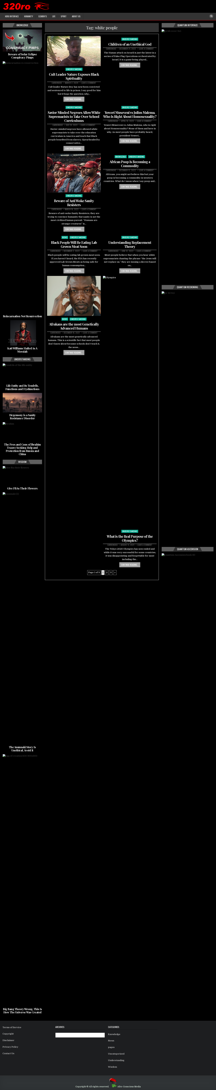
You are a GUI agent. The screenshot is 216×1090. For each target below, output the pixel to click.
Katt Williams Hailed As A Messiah (22, 350)
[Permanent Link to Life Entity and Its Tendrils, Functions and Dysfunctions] (22, 373)
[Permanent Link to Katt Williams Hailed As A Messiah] (22, 333)
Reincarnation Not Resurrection (22, 316)
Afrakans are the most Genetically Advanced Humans (74, 326)
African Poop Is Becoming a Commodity (130, 163)
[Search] (211, 16)
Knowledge (120, 156)
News (64, 237)
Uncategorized (116, 1054)
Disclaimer (8, 1040)
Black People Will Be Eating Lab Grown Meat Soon (74, 244)
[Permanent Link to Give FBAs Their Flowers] (22, 476)
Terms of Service (12, 1027)
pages (111, 1047)
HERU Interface (12, 16)
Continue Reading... (74, 99)
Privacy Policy (10, 1047)
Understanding (74, 69)
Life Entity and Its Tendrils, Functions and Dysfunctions (22, 387)
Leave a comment (88, 83)
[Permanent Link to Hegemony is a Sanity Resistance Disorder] (22, 402)
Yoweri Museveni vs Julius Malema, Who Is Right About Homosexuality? (129, 114)
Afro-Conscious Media (129, 1086)
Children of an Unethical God (129, 44)
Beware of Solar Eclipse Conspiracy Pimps (22, 55)
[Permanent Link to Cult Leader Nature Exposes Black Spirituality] (74, 51)
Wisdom (112, 1067)
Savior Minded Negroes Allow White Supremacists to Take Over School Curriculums (74, 116)
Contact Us (8, 1053)
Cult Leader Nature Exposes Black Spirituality (74, 76)
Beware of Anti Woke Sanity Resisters (74, 202)
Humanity (28, 16)
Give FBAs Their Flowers (22, 488)
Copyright (8, 1033)
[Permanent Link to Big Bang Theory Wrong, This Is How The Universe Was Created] (22, 880)
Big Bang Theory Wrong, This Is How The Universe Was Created (22, 1010)
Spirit (63, 16)
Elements (42, 16)
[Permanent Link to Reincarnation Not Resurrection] (22, 187)
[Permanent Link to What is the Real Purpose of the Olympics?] (130, 402)
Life (53, 16)
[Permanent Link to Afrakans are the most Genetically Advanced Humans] (74, 296)
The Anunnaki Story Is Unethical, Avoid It (22, 748)
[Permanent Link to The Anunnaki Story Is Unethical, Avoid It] (22, 618)
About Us (76, 16)
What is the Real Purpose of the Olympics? (130, 538)
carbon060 (57, 83)
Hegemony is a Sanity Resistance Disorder (22, 416)
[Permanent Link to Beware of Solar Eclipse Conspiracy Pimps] (22, 40)
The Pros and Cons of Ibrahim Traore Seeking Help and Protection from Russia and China (22, 449)
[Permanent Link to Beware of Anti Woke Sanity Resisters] (74, 173)
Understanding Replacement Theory (129, 244)
